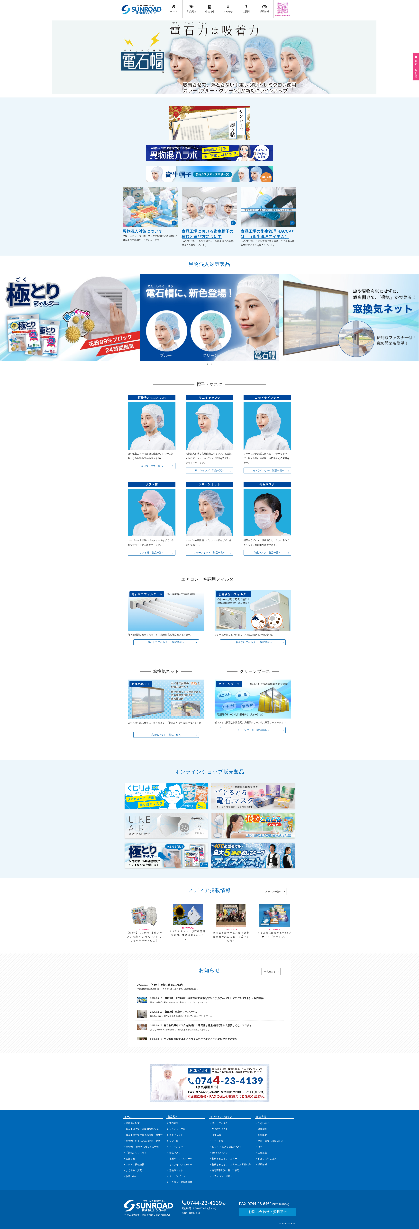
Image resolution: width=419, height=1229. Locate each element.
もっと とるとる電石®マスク (227, 1146)
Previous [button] (5, 53)
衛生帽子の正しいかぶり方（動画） (144, 1141)
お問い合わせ (133, 1176)
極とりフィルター (221, 1123)
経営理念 (262, 1129)
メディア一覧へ (273, 891)
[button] (208, 364)
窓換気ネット (176, 1170)
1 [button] (202, 91)
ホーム (128, 1116)
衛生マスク (175, 1152)
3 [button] (212, 91)
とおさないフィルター (180, 1164)
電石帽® (173, 1123)
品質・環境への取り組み (270, 1141)
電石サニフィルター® (180, 1158)
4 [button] (217, 91)
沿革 (260, 1146)
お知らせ (228, 11)
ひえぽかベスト (220, 1129)
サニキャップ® (177, 1129)
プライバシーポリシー (223, 1176)
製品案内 (191, 11)
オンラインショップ (221, 1116)
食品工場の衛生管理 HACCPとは (143, 1129)
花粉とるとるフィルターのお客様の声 (231, 1164)
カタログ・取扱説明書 (180, 1182)
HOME (173, 11)
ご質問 (246, 11)
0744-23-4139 (206, 1203)
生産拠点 (262, 1152)
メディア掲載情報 (135, 1164)
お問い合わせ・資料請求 (267, 1212)
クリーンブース (177, 1176)
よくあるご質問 (134, 1170)
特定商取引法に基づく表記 (225, 1170)
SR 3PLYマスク (220, 1152)
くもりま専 (217, 1141)
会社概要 (262, 1135)
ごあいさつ (263, 1123)
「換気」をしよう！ (136, 1152)
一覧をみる (270, 971)
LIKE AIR (216, 1135)
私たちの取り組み (267, 1158)
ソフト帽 (173, 1141)
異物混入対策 (133, 1123)
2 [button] (207, 91)
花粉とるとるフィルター (224, 1158)
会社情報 (209, 11)
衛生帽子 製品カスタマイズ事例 (142, 1146)
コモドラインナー (178, 1135)
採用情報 (264, 11)
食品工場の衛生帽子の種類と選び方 (144, 1135)
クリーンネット (177, 1146)
